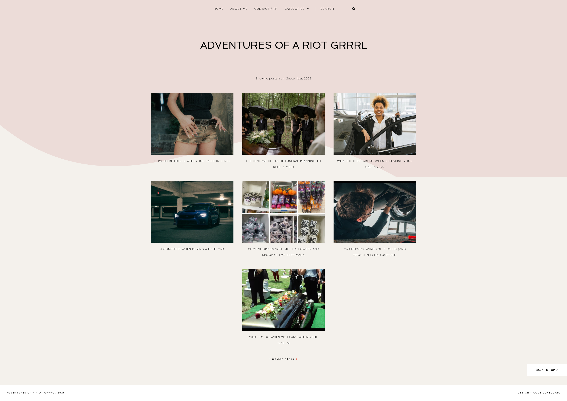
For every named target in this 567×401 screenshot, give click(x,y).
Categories (295, 8)
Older (290, 359)
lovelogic (551, 392)
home (218, 8)
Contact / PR (266, 8)
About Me (238, 8)
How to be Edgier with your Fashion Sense (192, 161)
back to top (546, 370)
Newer (278, 359)
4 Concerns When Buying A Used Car (192, 249)
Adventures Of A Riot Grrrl (283, 45)
